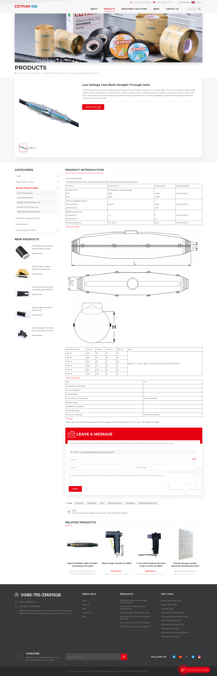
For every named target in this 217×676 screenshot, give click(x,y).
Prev (61, 553)
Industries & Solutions (134, 9)
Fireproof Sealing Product (28, 218)
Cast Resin (79, 503)
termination (130, 503)
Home (19, 73)
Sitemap (115, 671)
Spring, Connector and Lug (27, 207)
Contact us (172, 9)
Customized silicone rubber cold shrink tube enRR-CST (42, 288)
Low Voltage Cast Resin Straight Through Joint (97, 452)
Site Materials (22, 224)
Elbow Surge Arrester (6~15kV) (116, 563)
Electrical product (114, 503)
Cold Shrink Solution (25, 193)
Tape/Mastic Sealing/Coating (28, 212)
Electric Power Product (31, 73)
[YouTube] (180, 657)
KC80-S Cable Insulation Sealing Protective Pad (41, 268)
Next (206, 553)
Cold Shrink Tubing (25, 182)
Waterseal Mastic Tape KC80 (172, 625)
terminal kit (92, 503)
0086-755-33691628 (143, 2)
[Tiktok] (187, 657)
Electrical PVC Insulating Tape (173, 613)
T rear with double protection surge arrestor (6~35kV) (150, 564)
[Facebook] (193, 657)
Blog (84, 617)
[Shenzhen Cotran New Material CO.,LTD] (26, 6)
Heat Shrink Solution (25, 198)
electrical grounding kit (170, 636)
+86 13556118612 (34, 606)
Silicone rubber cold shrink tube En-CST (42, 309)
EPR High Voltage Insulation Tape (174, 617)
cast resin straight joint (148, 503)
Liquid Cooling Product (26, 230)
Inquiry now (92, 107)
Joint (102, 503)
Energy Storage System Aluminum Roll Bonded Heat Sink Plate (185, 564)
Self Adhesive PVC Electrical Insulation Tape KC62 (135, 617)
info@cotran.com (167, 2)
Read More (37, 253)
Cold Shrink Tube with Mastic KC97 (175, 633)
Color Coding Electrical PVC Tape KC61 (135, 623)
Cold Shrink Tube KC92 (170, 629)
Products (109, 9)
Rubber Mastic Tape (169, 605)
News (156, 9)
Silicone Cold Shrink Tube (171, 601)
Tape (18, 176)
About (94, 9)
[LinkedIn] (174, 657)
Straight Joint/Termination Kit (28, 202)
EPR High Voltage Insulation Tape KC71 (135, 627)
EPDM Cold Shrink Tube (170, 621)
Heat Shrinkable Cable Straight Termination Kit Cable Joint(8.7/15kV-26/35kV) (82, 564)
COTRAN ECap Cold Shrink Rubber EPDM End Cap (42, 247)
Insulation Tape (167, 609)
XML (121, 671)
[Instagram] (199, 657)
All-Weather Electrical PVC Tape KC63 (134, 613)
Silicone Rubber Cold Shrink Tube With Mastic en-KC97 (42, 329)
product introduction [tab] (84, 170)
